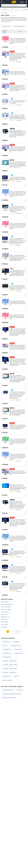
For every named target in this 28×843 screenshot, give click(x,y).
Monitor (12, 9)
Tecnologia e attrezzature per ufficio (11, 693)
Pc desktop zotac (6, 653)
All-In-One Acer (5, 612)
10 (20, 631)
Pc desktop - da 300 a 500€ (9, 661)
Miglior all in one (5, 617)
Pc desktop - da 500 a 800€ (9, 668)
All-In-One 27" (4, 619)
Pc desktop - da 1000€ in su (9, 672)
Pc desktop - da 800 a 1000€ (9, 664)
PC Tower (4, 645)
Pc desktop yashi (19, 653)
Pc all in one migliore (6, 609)
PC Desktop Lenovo (16, 645)
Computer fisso (4, 9)
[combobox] (14, 5)
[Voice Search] (25, 5)
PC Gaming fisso (6, 649)
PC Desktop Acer (6, 676)
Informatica (19, 690)
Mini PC (16, 676)
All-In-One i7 (4, 614)
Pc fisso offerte (18, 649)
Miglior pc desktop (7, 680)
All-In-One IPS (4, 624)
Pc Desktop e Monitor (7, 690)
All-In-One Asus (6, 26)
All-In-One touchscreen (19, 26)
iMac (18, 9)
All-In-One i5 (4, 627)
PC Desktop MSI (6, 657)
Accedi (22, 2)
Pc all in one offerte (6, 606)
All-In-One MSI (4, 622)
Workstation (16, 641)
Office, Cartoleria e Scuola (8, 697)
